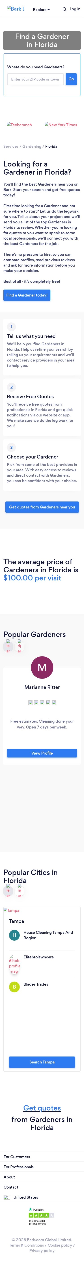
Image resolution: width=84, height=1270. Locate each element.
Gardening (31, 146)
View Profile (42, 753)
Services (11, 146)
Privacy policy (42, 1250)
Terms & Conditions (26, 1245)
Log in (75, 9)
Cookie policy (60, 1245)
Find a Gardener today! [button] (26, 295)
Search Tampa (42, 1062)
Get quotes (42, 1108)
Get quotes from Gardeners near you (42, 507)
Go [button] (71, 79)
